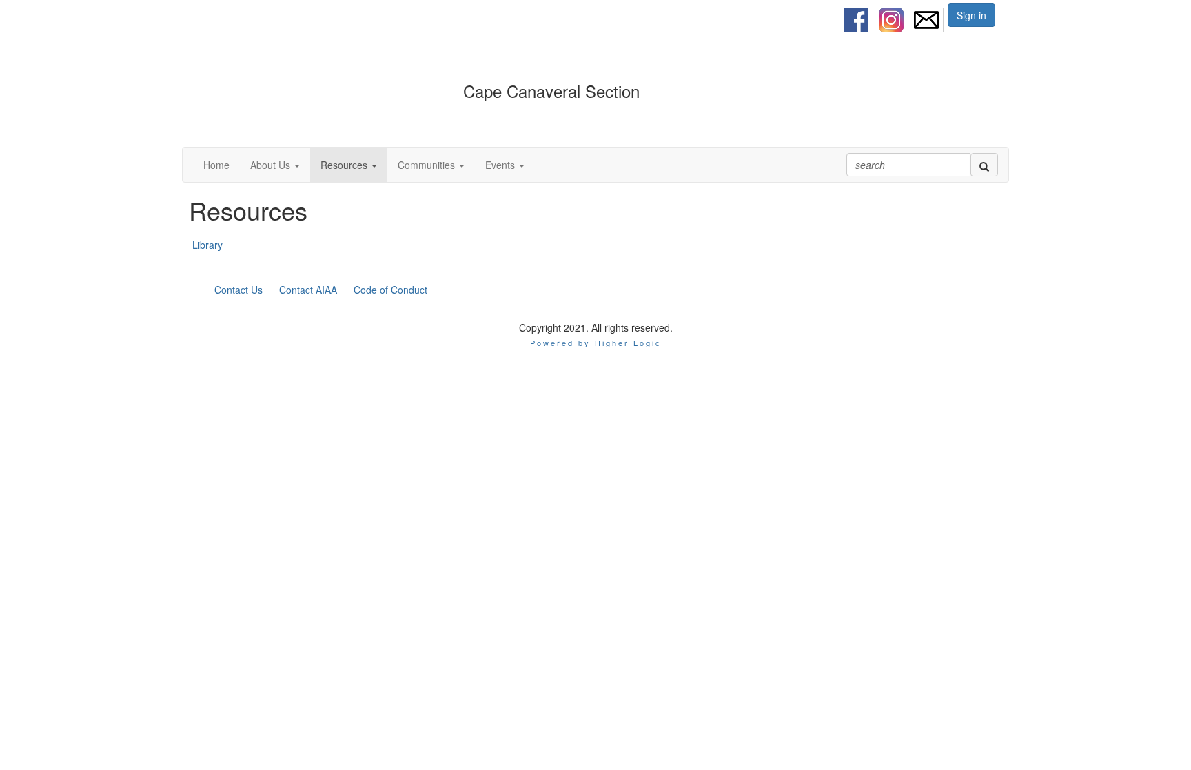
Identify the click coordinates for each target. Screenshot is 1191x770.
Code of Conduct (390, 289)
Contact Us (238, 289)
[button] (275, 165)
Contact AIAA (308, 289)
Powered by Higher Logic (596, 342)
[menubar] (895, 17)
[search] (984, 164)
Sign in (971, 15)
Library (207, 245)
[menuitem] (859, 17)
